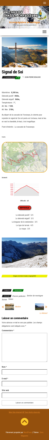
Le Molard (43, 313)
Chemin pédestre (18, 296)
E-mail (5, 378)
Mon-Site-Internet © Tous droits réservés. (24, 412)
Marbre (18, 307)
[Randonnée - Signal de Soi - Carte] (24, 172)
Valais (10, 299)
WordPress (28, 432)
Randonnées (18, 290)
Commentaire (8, 330)
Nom (4, 367)
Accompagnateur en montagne (24, 22)
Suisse (4, 299)
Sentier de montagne (35, 296)
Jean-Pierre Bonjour (33, 77)
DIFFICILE (24, 208)
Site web (5, 390)
